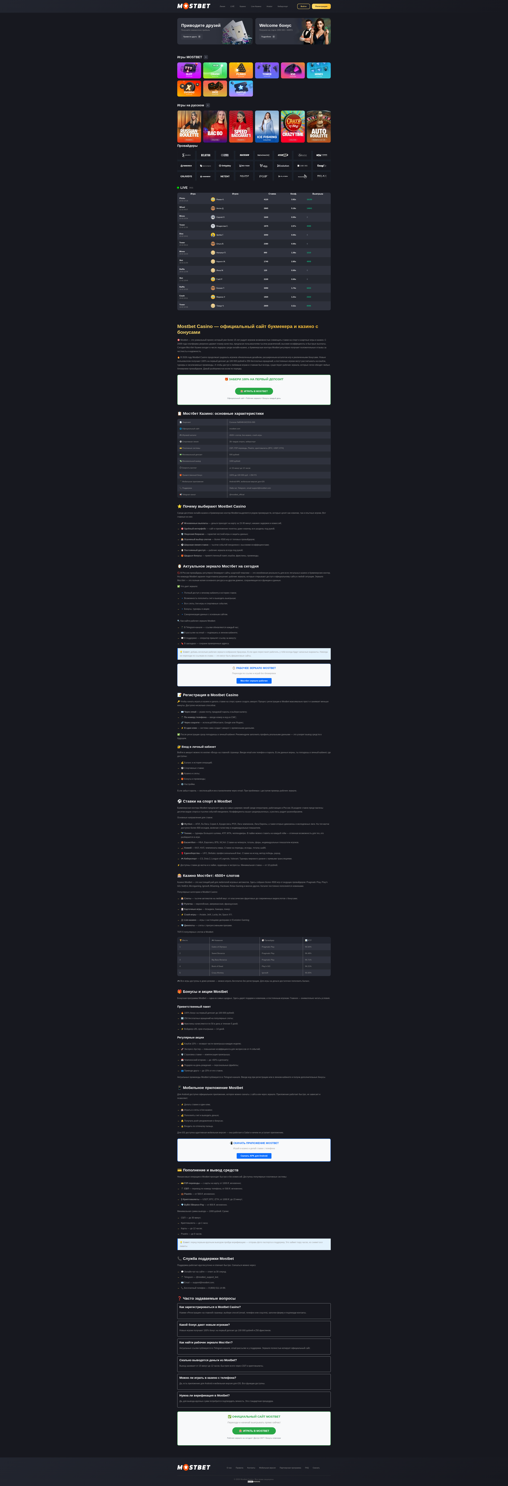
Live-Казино (256, 6)
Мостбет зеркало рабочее (254, 681)
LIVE (232, 6)
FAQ (307, 1468)
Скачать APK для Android (254, 1156)
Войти (304, 6)
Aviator (269, 6)
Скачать (316, 1468)
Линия (222, 6)
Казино (243, 6)
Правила (239, 1468)
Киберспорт (283, 6)
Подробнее (266, 37)
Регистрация (321, 6)
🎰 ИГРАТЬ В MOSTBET (254, 391)
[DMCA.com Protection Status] (254, 1482)
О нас (229, 1468)
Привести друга (190, 37)
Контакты (251, 1468)
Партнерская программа (290, 1468)
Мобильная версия (267, 1468)
